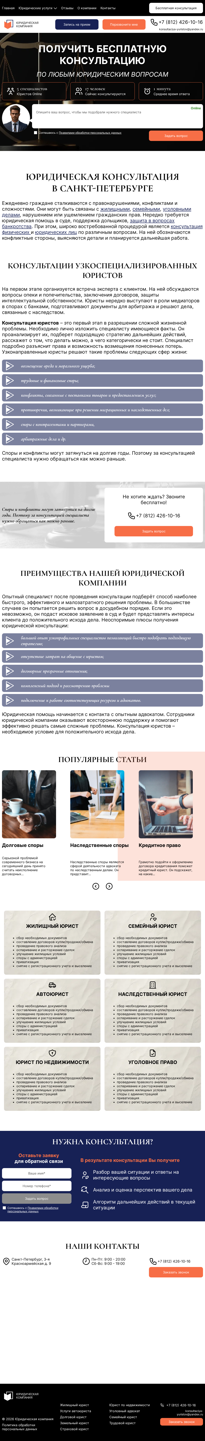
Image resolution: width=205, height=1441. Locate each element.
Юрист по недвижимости (129, 1405)
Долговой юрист (73, 1417)
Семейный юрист (123, 1417)
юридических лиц (56, 232)
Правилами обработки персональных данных (90, 132)
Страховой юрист (74, 1429)
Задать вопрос (176, 136)
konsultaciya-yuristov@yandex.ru (181, 29)
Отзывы (67, 8)
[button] (95, 886)
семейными (146, 209)
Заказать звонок (176, 1272)
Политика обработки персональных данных (19, 1427)
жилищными (115, 209)
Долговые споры (22, 845)
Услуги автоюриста (75, 1411)
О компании (86, 8)
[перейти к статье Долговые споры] (29, 804)
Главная (8, 8)
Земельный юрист (74, 1423)
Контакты (108, 8)
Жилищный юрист (74, 1405)
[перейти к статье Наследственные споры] (97, 804)
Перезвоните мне (124, 24)
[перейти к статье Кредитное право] (166, 804)
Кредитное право (160, 845)
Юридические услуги (35, 8)
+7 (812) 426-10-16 (181, 22)
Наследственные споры (99, 845)
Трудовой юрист (122, 1423)
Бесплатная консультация (176, 8)
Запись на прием (76, 24)
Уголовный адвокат (124, 1411)
